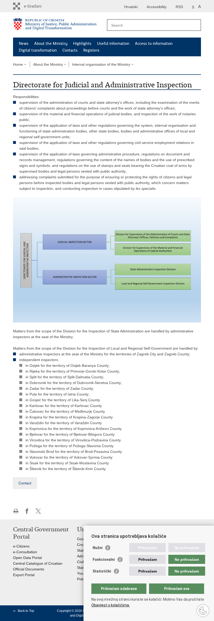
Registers (91, 50)
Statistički (102, 571)
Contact (25, 483)
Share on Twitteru (38, 511)
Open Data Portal (27, 558)
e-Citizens (21, 546)
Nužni (98, 548)
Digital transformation (38, 50)
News (23, 43)
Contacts (70, 50)
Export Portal (23, 575)
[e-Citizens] (35, 6)
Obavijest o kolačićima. (110, 605)
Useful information (113, 43)
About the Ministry (50, 43)
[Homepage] (60, 25)
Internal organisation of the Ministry (101, 64)
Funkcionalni (104, 559)
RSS (179, 7)
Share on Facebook (27, 511)
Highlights (82, 43)
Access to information (154, 43)
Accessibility (157, 7)
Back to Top (26, 611)
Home (18, 64)
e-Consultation (25, 552)
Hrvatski (131, 7)
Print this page (16, 511)
